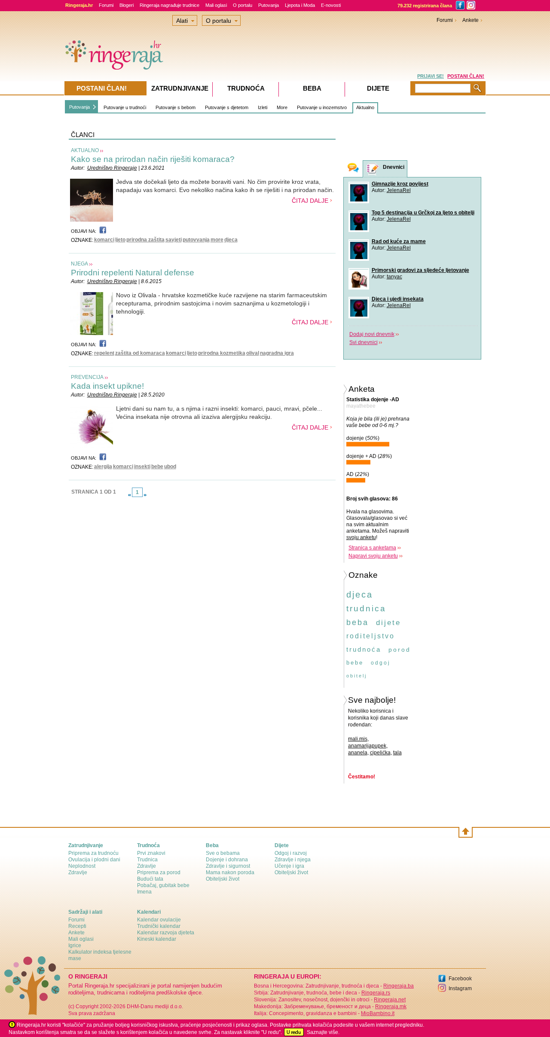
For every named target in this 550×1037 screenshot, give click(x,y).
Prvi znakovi (151, 853)
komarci (104, 240)
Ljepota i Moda (300, 5)
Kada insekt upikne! (107, 385)
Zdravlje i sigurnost (228, 866)
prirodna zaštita (145, 240)
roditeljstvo (370, 636)
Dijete (378, 88)
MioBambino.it (377, 1013)
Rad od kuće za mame (399, 241)
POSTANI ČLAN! (465, 76)
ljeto (120, 240)
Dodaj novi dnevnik (371, 334)
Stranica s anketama (372, 548)
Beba (312, 88)
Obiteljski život (222, 879)
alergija (103, 467)
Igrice (74, 945)
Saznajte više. (323, 1032)
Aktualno (365, 107)
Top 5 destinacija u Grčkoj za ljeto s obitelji (423, 213)
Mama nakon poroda (230, 872)
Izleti (262, 107)
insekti (142, 467)
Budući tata (150, 879)
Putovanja (268, 5)
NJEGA (79, 264)
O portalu (242, 5)
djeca (231, 240)
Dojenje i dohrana (227, 860)
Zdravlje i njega (293, 860)
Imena (144, 892)
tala (397, 753)
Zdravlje (77, 872)
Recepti (77, 926)
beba (357, 622)
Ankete (470, 20)
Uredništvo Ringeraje (112, 168)
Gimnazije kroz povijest (400, 184)
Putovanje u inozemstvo (322, 107)
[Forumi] (353, 168)
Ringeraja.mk (390, 1006)
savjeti (173, 240)
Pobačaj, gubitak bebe (163, 885)
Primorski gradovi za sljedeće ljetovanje (420, 270)
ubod (170, 467)
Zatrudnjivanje (179, 88)
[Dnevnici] (373, 169)
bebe (157, 467)
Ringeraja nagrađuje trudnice (169, 5)
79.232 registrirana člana (424, 5)
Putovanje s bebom (176, 107)
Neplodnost (81, 866)
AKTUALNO (85, 150)
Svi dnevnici (363, 342)
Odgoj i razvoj (291, 853)
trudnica (366, 608)
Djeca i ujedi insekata (398, 299)
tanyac (394, 277)
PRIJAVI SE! (430, 76)
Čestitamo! (361, 777)
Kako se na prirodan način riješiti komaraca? (153, 159)
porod (399, 649)
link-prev (129, 495)
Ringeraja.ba (398, 986)
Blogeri (126, 5)
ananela (357, 753)
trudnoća (363, 649)
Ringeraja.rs (375, 993)
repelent (104, 353)
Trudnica (147, 860)
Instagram (460, 988)
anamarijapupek (367, 746)
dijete (388, 623)
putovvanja (196, 240)
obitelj (356, 675)
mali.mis (357, 739)
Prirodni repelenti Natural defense (132, 272)
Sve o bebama (223, 853)
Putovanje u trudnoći (125, 107)
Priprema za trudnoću (93, 853)
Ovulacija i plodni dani (94, 860)
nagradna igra (277, 353)
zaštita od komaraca (140, 353)
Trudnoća (246, 88)
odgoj (381, 663)
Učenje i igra (289, 866)
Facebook (460, 979)
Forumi (106, 5)
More (282, 107)
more (217, 240)
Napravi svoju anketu (373, 556)
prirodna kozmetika (221, 353)
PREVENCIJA (87, 377)
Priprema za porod (158, 872)
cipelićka (380, 753)
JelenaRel (399, 190)
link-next (145, 495)
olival (252, 353)
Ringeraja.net (390, 1000)
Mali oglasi (216, 5)
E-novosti (331, 5)
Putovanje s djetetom (226, 107)
